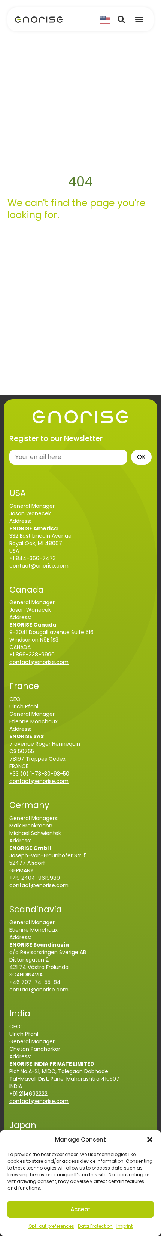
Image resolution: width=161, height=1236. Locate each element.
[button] (150, 1139)
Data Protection (95, 1226)
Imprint (124, 1226)
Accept (80, 1209)
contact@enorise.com (39, 565)
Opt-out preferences (51, 1226)
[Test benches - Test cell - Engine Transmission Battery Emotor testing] (39, 19)
